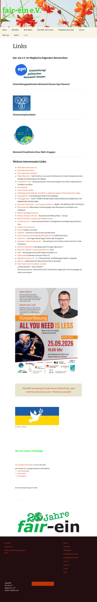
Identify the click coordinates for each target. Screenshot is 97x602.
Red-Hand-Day (23, 207)
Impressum (9, 547)
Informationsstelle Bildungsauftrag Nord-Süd (36, 235)
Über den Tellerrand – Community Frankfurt (35, 204)
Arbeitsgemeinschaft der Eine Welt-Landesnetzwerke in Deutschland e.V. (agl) (49, 193)
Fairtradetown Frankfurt (27, 173)
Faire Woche (22, 187)
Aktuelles (15, 30)
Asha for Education (25, 247)
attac (20, 230)
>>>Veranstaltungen (22, 471)
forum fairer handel (25, 190)
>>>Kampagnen (20, 476)
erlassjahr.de (23, 196)
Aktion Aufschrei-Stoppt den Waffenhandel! (35, 218)
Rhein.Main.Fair (24, 176)
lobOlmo (21, 238)
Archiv (16, 35)
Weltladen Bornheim (26, 170)
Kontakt (7, 543)
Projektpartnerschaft (66, 30)
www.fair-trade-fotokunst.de (29, 241)
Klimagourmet (24, 198)
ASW (19, 252)
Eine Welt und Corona (45, 30)
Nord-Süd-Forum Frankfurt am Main (32, 264)
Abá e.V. (20, 261)
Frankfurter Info (24, 181)
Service (81, 30)
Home (4, 30)
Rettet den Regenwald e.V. (28, 213)
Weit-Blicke (28, 30)
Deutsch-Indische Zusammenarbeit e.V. (33, 249)
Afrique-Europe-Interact (27, 215)
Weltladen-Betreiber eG (27, 167)
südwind (21, 232)
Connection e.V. (24, 221)
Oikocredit (22, 255)
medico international (26, 227)
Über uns (5, 35)
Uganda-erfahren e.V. (26, 258)
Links (26, 35)
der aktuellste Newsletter (24, 465)
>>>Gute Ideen (20, 473)
